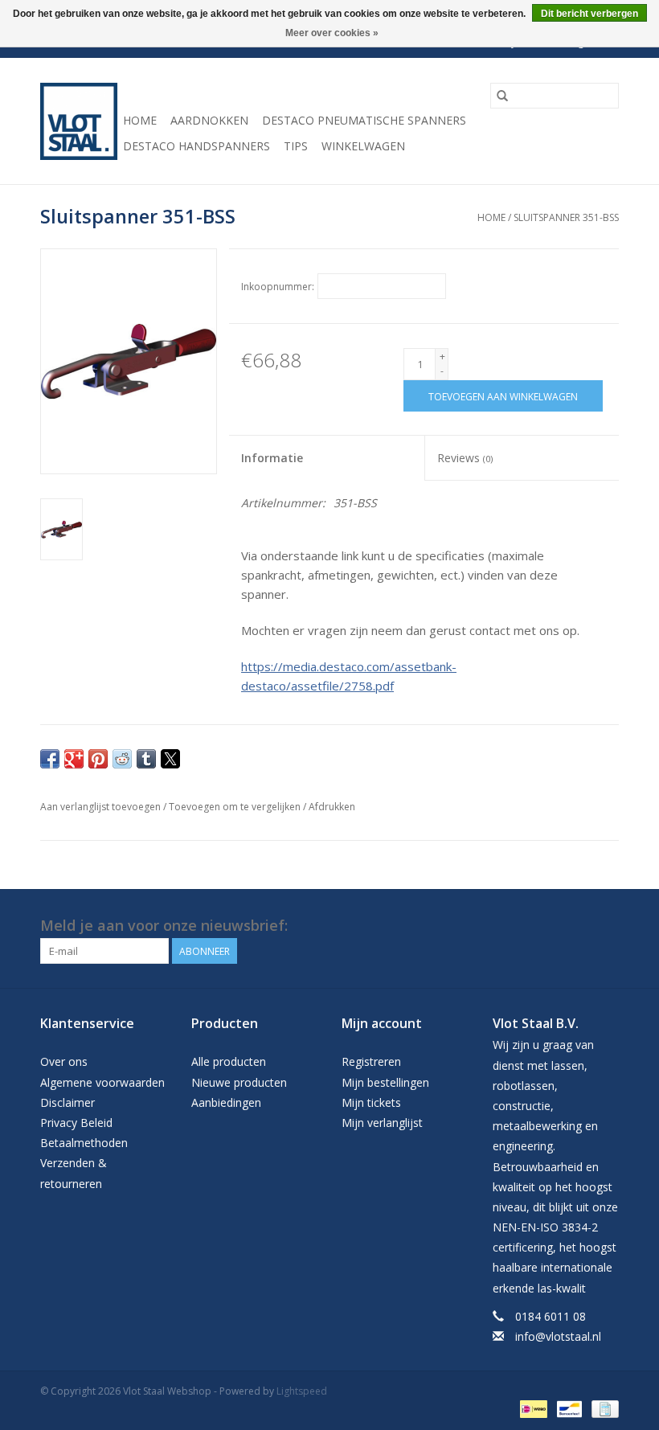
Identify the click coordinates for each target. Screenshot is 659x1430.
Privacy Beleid (76, 1122)
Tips (296, 146)
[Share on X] (170, 758)
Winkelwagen (363, 146)
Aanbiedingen (226, 1102)
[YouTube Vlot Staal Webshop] (606, 926)
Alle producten (228, 1061)
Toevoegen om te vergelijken (236, 806)
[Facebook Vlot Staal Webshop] (577, 926)
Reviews (465, 457)
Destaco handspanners (196, 146)
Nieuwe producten (239, 1082)
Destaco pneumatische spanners (364, 120)
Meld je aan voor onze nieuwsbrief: (164, 925)
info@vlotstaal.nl (558, 1336)
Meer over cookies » (332, 33)
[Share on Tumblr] (146, 758)
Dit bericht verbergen (589, 13)
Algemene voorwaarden (102, 1082)
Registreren (371, 1061)
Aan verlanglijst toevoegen (101, 806)
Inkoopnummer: (277, 286)
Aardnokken (209, 120)
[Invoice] (602, 1408)
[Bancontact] (567, 1408)
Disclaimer (67, 1102)
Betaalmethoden (84, 1142)
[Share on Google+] (74, 758)
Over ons (64, 1061)
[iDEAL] (532, 1408)
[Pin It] (98, 758)
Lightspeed (301, 1391)
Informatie (272, 457)
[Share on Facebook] (49, 758)
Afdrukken (332, 806)
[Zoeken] (502, 96)
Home (140, 120)
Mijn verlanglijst (382, 1122)
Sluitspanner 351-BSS (566, 217)
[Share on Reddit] (122, 758)
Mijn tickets (371, 1102)
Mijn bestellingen (385, 1082)
